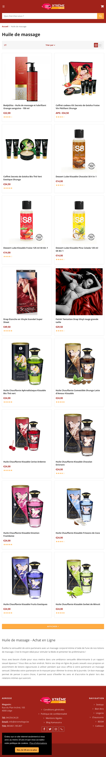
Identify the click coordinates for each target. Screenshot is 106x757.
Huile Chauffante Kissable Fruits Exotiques (25, 604)
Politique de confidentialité (54, 713)
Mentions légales (54, 718)
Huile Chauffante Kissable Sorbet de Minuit (78, 604)
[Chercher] (100, 16)
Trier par (50, 45)
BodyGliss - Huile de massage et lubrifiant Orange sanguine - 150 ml (24, 107)
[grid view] (96, 45)
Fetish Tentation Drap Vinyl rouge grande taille (77, 321)
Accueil (5, 26)
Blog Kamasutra (54, 722)
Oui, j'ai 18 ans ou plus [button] (27, 750)
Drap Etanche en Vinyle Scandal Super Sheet (22, 321)
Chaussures (98, 717)
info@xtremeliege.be (19, 721)
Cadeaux (99, 725)
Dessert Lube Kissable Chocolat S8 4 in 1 (76, 176)
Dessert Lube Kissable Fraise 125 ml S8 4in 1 (25, 247)
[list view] (100, 45)
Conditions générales (54, 709)
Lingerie (100, 713)
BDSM (101, 721)
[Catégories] (6, 45)
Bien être (99, 708)
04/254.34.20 (12, 717)
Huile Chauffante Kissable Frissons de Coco (78, 533)
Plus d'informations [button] (38, 743)
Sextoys (100, 704)
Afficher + (53, 626)
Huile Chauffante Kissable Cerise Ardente (24, 461)
